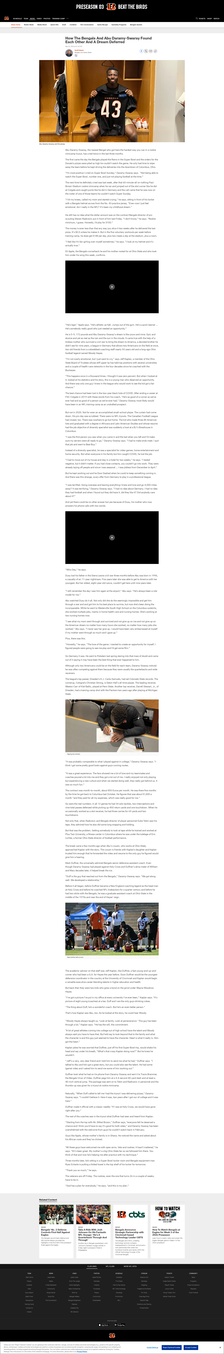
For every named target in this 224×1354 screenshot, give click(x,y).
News (193, 1277)
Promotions (119, 1296)
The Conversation (51, 1300)
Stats (29, 1289)
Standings (119, 1292)
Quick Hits (51, 1296)
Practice (96, 1285)
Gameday (97, 1281)
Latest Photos (96, 1277)
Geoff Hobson (79, 50)
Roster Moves (51, 1292)
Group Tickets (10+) (169, 1292)
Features (74, 1304)
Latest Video (74, 1277)
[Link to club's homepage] (6, 18)
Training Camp (29, 1304)
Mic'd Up (74, 1292)
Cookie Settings (152, 1347)
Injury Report (29, 1292)
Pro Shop (144, 1292)
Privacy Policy (82, 1351)
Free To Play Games (119, 1285)
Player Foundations (193, 1285)
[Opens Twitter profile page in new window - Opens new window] (76, 55)
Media (51, 1281)
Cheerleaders (97, 1300)
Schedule (119, 1277)
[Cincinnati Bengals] (112, 1336)
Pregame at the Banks (144, 1289)
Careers (29, 1312)
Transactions (29, 1300)
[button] (112, 287)
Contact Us (29, 1308)
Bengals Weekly (74, 1296)
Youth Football (193, 1292)
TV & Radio (119, 1281)
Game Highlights (74, 1285)
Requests (193, 1289)
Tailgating (144, 1285)
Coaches (29, 1285)
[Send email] (151, 52)
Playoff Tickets (169, 1285)
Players (29, 1281)
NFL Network (74, 1312)
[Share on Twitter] (146, 52)
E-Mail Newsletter (51, 1285)
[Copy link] (155, 51)
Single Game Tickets (169, 1281)
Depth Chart (29, 1296)
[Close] (220, 1347)
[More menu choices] (67, 18)
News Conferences (74, 1289)
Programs (193, 1281)
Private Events (144, 1308)
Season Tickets (169, 1277)
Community (51, 1289)
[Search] (197, 18)
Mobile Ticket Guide (169, 1296)
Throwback (96, 1289)
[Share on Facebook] (141, 52)
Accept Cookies (191, 1347)
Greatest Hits (74, 1308)
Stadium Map (144, 1300)
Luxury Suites (169, 1289)
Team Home (29, 1277)
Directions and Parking (144, 1304)
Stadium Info (144, 1277)
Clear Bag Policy (144, 1296)
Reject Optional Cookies (171, 1347)
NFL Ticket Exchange (119, 1289)
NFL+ (119, 1300)
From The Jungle (74, 1281)
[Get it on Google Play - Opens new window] (119, 1326)
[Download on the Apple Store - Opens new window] (103, 1325)
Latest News (51, 1277)
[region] (112, 1347)
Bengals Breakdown (74, 1300)
